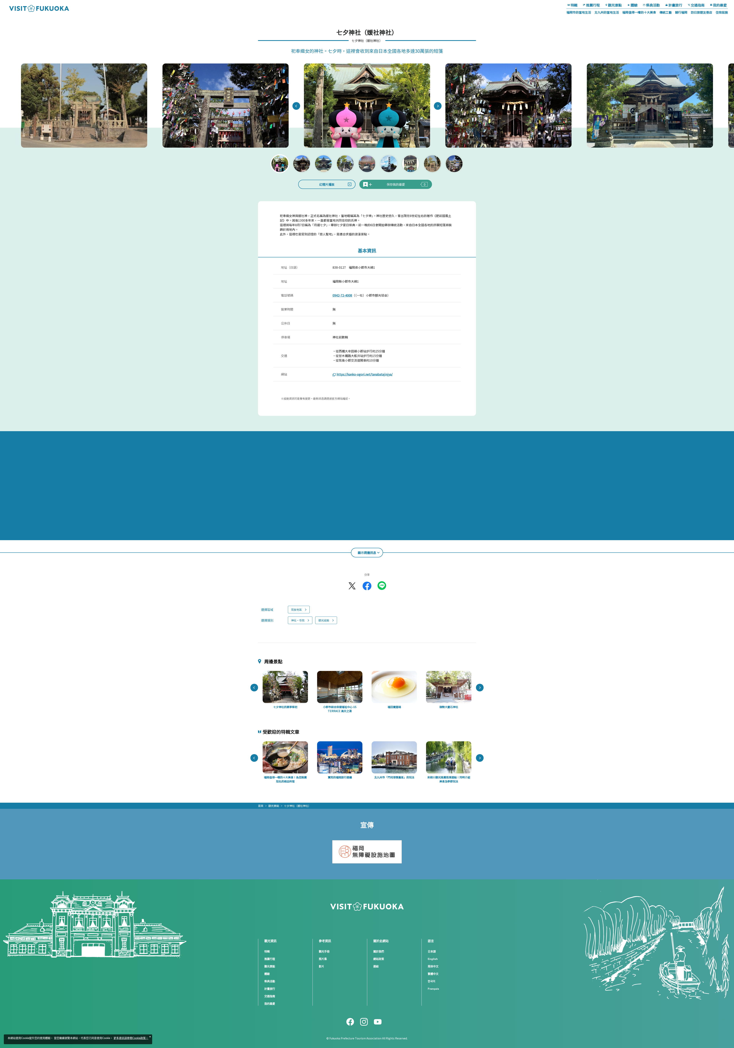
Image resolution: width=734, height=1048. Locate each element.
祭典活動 (653, 5)
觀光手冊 (324, 951)
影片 (321, 966)
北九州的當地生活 (606, 12)
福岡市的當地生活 (579, 12)
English (433, 958)
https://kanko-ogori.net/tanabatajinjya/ (365, 374)
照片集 (323, 958)
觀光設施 (323, 620)
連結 (376, 966)
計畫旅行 (675, 5)
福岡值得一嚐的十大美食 (639, 12)
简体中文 (433, 966)
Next (438, 106)
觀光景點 (615, 5)
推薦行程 (593, 5)
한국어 (431, 981)
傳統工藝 (665, 12)
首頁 (260, 806)
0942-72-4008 (342, 295)
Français (433, 988)
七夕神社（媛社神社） (297, 806)
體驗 (634, 5)
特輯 (574, 5)
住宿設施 (722, 12)
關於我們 (378, 951)
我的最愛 (720, 5)
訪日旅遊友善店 (701, 12)
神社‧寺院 (297, 620)
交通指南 (698, 5)
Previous (296, 106)
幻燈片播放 (327, 184)
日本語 (432, 951)
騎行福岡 (681, 12)
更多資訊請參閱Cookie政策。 (131, 1038)
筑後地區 (296, 609)
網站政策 (378, 958)
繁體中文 (433, 973)
